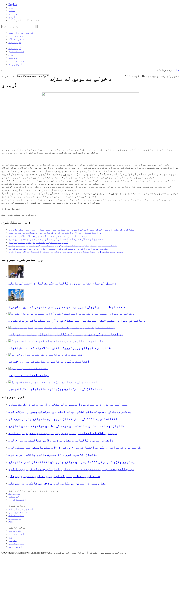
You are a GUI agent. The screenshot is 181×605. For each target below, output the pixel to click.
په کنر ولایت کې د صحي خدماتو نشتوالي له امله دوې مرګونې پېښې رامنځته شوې (70, 411)
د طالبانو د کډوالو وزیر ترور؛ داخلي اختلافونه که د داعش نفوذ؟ (60, 348)
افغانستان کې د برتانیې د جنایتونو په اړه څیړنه (48, 361)
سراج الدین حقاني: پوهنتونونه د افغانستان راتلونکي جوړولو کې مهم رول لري (71, 469)
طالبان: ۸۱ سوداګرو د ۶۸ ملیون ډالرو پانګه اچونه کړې (52, 454)
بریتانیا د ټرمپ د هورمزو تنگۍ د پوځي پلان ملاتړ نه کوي (48, 235)
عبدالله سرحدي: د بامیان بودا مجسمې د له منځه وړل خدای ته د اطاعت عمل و (68, 404)
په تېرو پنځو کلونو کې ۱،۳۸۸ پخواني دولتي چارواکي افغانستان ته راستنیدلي (71, 462)
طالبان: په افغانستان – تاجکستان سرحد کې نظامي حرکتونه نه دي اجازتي (66, 426)
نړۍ (11, 54)
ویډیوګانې (16, 60)
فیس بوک (14, 493)
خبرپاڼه (14, 42)
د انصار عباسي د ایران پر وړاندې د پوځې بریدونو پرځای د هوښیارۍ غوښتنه (62, 245)
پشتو (12, 10)
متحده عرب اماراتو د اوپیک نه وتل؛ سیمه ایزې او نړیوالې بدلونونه (58, 248)
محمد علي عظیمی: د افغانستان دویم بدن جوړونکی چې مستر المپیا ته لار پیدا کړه (65, 251)
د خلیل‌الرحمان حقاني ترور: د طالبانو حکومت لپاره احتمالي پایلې (62, 283)
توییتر (13, 496)
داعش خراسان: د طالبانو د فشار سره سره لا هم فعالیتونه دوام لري (60, 440)
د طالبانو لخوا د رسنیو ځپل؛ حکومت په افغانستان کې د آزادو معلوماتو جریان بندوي (76, 320)
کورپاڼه (14, 48)
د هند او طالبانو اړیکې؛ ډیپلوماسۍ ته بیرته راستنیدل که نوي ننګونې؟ (66, 307)
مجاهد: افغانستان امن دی (28, 375)
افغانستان (16, 51)
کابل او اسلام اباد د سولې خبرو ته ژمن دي (38, 242)
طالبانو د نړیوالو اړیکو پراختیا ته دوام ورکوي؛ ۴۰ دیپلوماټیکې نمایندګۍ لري (74, 447)
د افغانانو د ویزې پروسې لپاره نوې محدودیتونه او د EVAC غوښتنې (62, 433)
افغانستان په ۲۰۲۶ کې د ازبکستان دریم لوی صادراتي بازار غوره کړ (62, 419)
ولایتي (12, 57)
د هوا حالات (16, 39)
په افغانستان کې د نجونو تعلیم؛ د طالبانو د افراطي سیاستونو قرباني (65, 334)
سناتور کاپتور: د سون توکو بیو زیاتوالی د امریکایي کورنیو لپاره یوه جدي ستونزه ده (71, 229)
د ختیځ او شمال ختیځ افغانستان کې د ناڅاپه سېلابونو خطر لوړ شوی (56, 239)
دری (11, 7)
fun (178, 70)
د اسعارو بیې (18, 35)
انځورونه (15, 64)
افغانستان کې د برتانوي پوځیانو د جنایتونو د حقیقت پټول (56, 389)
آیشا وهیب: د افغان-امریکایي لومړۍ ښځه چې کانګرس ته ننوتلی (58, 483)
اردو (12, 17)
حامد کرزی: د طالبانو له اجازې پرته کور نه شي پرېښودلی (54, 476)
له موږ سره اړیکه (21, 32)
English (12, 4)
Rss (10, 521)
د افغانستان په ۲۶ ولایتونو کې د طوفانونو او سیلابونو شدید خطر (54, 232)
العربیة (14, 13)
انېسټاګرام (17, 499)
